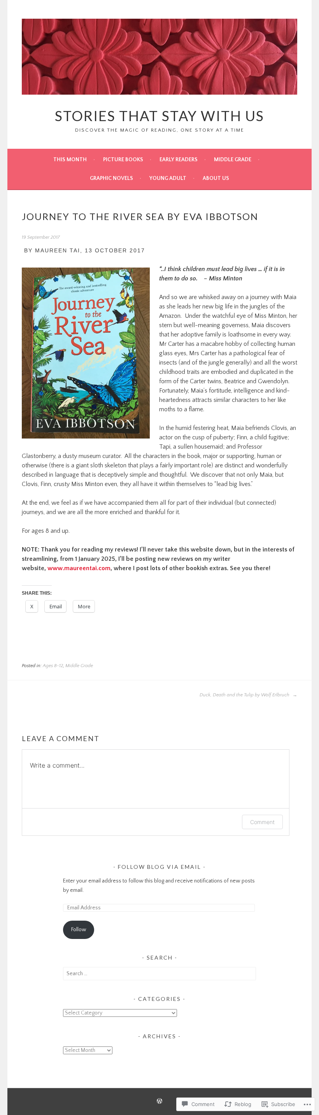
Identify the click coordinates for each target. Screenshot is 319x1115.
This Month (70, 160)
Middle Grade (232, 160)
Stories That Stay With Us (159, 115)
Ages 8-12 (53, 665)
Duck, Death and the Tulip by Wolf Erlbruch (245, 695)
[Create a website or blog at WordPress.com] (159, 1101)
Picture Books (123, 160)
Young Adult (167, 178)
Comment (262, 822)
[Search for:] (159, 974)
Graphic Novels (111, 178)
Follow (78, 930)
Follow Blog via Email (159, 866)
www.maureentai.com (78, 568)
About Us (216, 178)
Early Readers (179, 160)
